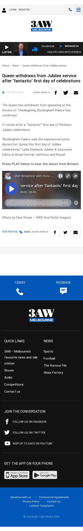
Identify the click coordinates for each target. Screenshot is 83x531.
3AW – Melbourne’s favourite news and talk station (20, 357)
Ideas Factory (53, 372)
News (16, 65)
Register (24, 9)
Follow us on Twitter (29, 432)
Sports (48, 351)
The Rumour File (55, 365)
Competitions (14, 384)
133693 (70, 9)
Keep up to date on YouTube (32, 443)
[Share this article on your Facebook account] (55, 92)
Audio (8, 377)
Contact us (12, 391)
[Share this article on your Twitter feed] (66, 92)
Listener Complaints (41, 505)
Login (12, 9)
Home (5, 65)
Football (49, 358)
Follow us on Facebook (30, 421)
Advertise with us (20, 497)
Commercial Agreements (54, 497)
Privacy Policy (31, 501)
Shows (9, 370)
